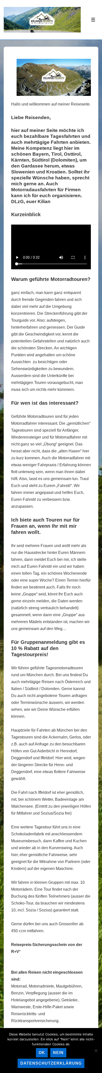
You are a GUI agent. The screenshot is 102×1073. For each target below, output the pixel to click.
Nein (58, 1053)
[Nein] (95, 1050)
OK (42, 1053)
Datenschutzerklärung (51, 1063)
